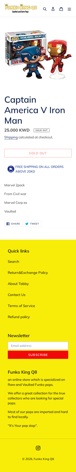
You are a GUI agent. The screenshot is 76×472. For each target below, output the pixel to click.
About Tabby (18, 283)
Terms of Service (21, 306)
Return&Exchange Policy (28, 272)
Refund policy (19, 317)
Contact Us (17, 294)
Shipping (11, 137)
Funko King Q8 (44, 459)
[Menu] (69, 8)
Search (13, 261)
